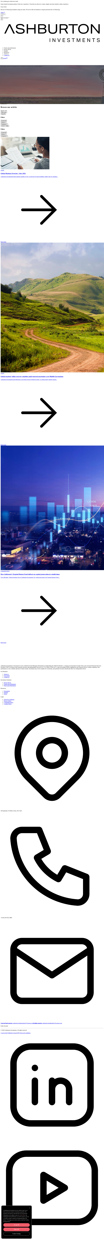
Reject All (16, 1229)
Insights (6, 692)
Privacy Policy (7, 701)
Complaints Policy (8, 702)
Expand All (3, 120)
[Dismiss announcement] (2, 16)
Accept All (16, 1224)
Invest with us (7, 682)
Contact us (6, 55)
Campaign (3, 571)
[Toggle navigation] (2, 19)
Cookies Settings (16, 1233)
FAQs (5, 694)
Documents (7, 691)
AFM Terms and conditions (23, 1033)
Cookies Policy (8, 704)
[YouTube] (52, 1238)
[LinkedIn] (52, 1135)
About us (6, 674)
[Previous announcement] (2, 14)
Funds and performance (10, 684)
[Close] (30, 1208)
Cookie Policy (22, 1215)
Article (2, 170)
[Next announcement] (4, 14)
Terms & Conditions (9, 699)
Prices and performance (10, 685)
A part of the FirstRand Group (8, 1033)
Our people (7, 675)
